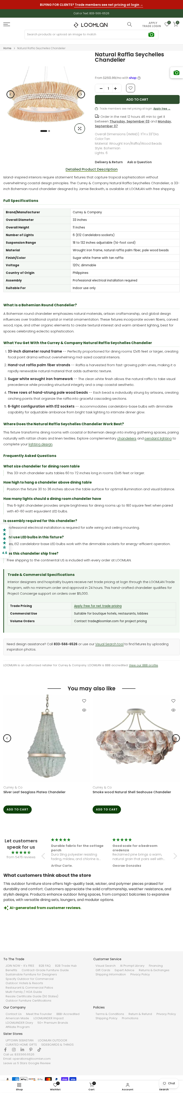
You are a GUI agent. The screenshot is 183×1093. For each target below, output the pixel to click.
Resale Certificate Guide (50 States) (32, 996)
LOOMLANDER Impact (48, 1018)
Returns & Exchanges (154, 970)
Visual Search (106, 966)
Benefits (11, 970)
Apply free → (162, 108)
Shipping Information (111, 974)
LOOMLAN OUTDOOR (52, 1040)
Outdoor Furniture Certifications (28, 1001)
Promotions (130, 1018)
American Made (17, 1018)
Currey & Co (13, 787)
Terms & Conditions (110, 1014)
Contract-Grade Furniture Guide (45, 970)
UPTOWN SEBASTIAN (19, 1040)
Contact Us (14, 1014)
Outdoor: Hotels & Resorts (24, 983)
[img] (21, 852)
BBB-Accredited (67, 1014)
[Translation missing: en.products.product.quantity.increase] (116, 88)
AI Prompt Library (132, 966)
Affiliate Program (18, 1027)
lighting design (40, 444)
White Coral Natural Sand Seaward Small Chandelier (46, 792)
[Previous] (10, 94)
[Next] (81, 94)
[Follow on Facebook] (5, 1049)
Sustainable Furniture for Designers (31, 974)
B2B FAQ (45, 966)
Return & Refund (140, 1014)
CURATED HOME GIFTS (21, 1045)
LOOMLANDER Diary (19, 1023)
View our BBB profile (143, 665)
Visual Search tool (109, 644)
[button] (44, 856)
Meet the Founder (39, 1014)
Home (7, 48)
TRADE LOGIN (151, 26)
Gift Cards (103, 970)
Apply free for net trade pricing (98, 606)
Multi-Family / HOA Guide (24, 992)
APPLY (153, 23)
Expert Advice (124, 970)
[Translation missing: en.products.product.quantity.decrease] (99, 88)
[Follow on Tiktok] (39, 1049)
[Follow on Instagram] (14, 1049)
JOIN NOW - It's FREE (20, 966)
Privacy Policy (140, 974)
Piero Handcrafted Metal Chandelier (122, 792)
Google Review (39, 1063)
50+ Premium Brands (52, 1023)
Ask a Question (139, 162)
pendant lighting (158, 438)
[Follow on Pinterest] (31, 1049)
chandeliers (126, 438)
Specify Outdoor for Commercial (30, 979)
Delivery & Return (109, 162)
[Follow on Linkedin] (22, 1049)
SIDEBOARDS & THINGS (57, 1045)
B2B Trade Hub (66, 966)
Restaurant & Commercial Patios (29, 988)
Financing (156, 966)
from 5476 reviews (21, 857)
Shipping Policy (106, 1018)
